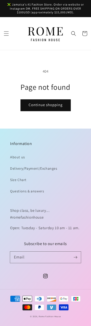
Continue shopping (46, 104)
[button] (6, 33)
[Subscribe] (75, 257)
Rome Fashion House (50, 316)
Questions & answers (27, 191)
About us (17, 157)
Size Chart (18, 179)
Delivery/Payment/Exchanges (33, 168)
